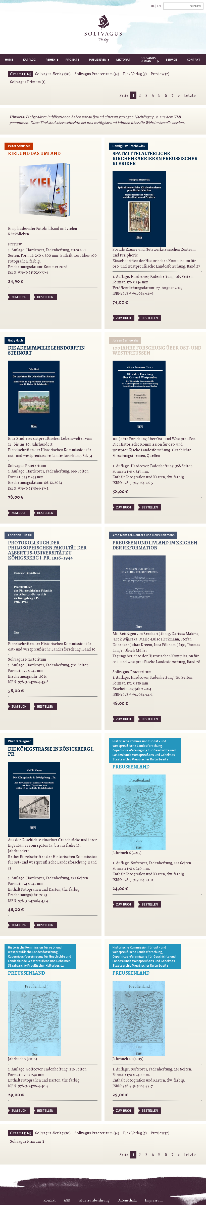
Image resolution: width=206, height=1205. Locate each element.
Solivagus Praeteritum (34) (97, 74)
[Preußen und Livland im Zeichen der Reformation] (139, 592)
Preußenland (131, 766)
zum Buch (19, 296)
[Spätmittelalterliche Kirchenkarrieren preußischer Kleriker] (139, 208)
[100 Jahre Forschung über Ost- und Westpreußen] (139, 398)
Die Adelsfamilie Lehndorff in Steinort (46, 350)
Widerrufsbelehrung (94, 1200)
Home (9, 59)
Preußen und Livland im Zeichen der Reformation (155, 545)
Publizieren (97, 59)
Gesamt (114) (20, 74)
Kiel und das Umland (34, 153)
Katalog (29, 59)
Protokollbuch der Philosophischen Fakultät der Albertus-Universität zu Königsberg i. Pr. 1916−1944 (47, 550)
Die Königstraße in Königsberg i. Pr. (51, 751)
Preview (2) (160, 74)
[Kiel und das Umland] (45, 193)
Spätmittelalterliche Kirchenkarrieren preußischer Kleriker (155, 158)
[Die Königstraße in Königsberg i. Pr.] (34, 799)
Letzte (190, 95)
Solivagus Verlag (148, 59)
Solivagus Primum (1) (27, 82)
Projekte (72, 59)
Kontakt (193, 59)
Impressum (154, 1200)
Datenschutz (127, 1200)
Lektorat (123, 59)
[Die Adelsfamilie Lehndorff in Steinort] (34, 398)
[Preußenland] (139, 812)
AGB (67, 1200)
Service (171, 59)
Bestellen (45, 296)
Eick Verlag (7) (135, 74)
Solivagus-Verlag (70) (53, 74)
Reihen (51, 59)
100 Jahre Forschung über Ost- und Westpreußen (157, 350)
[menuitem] (9, 59)
